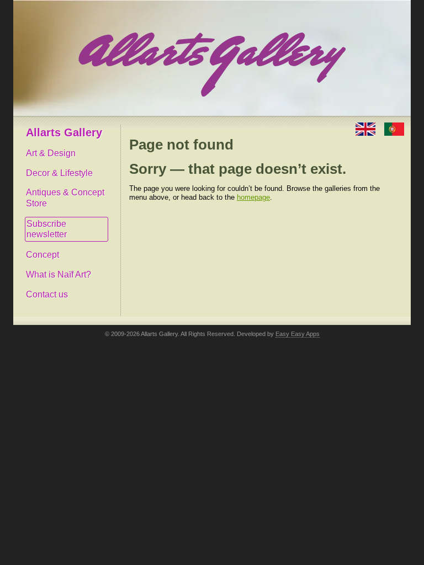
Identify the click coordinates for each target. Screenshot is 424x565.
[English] (367, 128)
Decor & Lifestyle (59, 173)
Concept (42, 254)
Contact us (47, 294)
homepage (253, 197)
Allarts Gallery (64, 132)
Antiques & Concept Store (65, 198)
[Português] (394, 128)
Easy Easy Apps (297, 334)
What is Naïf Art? (58, 274)
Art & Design (51, 153)
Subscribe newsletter (46, 229)
